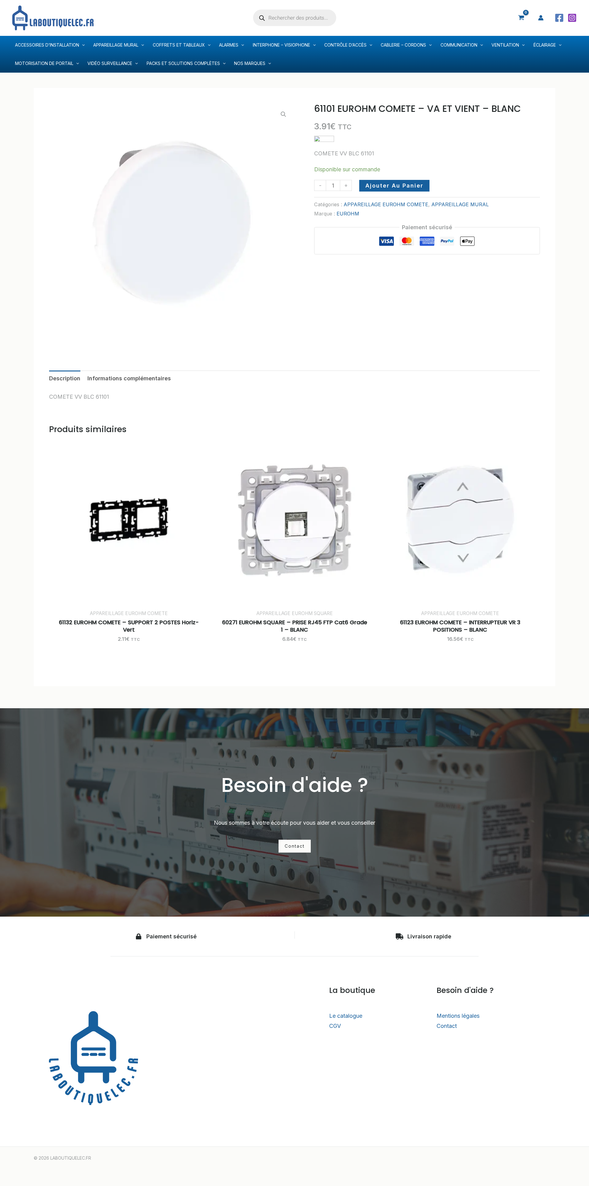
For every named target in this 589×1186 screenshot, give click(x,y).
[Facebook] (559, 17)
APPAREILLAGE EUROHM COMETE (386, 204)
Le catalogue (345, 1016)
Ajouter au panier (394, 185)
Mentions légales (458, 1016)
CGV (335, 1026)
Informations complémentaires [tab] (129, 378)
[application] (82, 45)
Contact (447, 1026)
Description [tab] (64, 378)
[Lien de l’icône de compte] (541, 18)
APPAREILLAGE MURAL (460, 204)
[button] (283, 114)
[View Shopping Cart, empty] (521, 17)
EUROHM (348, 214)
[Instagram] (572, 17)
